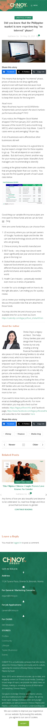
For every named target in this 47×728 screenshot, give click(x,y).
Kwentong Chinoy (24, 482)
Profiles (5, 636)
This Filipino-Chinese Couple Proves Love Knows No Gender (23, 488)
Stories (28, 18)
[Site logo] (18, 5)
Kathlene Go (13, 36)
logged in (17, 542)
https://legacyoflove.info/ (20, 407)
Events (5, 654)
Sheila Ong (36, 434)
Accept (23, 723)
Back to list (23, 444)
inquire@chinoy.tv (9, 595)
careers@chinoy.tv (10, 610)
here (33, 414)
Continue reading (23, 509)
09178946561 (8, 625)
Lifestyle (20, 18)
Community (7, 640)
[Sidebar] (3, 221)
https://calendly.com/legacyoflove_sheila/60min (22, 318)
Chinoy (8, 434)
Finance (21, 434)
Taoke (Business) (9, 650)
